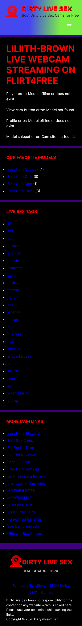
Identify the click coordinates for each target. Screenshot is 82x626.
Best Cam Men (19, 184)
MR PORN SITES (21, 491)
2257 (33, 592)
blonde (13, 260)
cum (11, 275)
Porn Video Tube (21, 512)
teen (11, 378)
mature (13, 319)
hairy (11, 297)
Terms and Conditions (29, 585)
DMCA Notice (60, 585)
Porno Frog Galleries (24, 519)
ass (10, 238)
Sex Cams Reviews (23, 526)
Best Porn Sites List (23, 433)
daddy (13, 282)
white (12, 386)
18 (9, 223)
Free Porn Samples (23, 469)
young (12, 400)
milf (10, 327)
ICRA (54, 571)
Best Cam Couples (22, 169)
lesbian (13, 304)
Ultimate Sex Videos (24, 533)
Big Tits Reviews (21, 455)
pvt (10, 341)
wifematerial (17, 393)
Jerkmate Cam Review (26, 476)
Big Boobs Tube (20, 448)
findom (13, 290)
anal (11, 231)
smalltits (14, 363)
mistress (14, 334)
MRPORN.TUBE (20, 505)
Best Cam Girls (20, 176)
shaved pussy (19, 356)
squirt (12, 371)
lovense (14, 312)
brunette (14, 268)
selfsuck (14, 349)
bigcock (14, 253)
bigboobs (15, 246)
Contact (47, 592)
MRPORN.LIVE (19, 498)
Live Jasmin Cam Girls (26, 483)
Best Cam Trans (20, 191)
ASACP (40, 571)
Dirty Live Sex (47, 8)
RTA (27, 571)
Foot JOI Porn (18, 462)
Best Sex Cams (20, 440)
